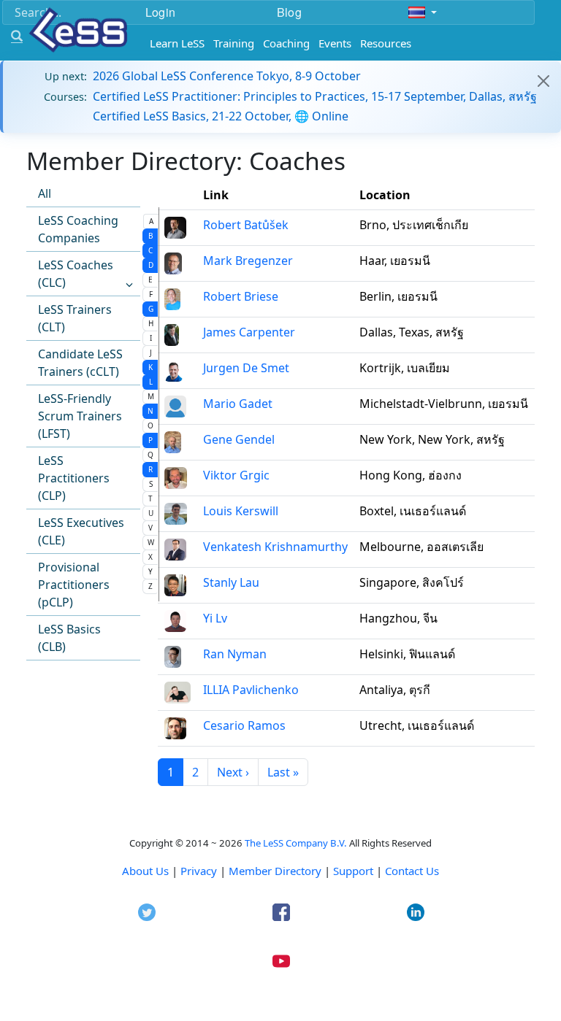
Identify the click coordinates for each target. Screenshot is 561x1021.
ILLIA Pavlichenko (251, 690)
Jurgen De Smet (246, 368)
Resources (385, 43)
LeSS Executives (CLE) (81, 531)
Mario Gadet (237, 404)
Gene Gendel (239, 439)
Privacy (198, 870)
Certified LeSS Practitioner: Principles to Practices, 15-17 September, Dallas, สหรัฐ (315, 96)
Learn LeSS (177, 43)
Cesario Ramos (244, 725)
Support (353, 870)
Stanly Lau (231, 582)
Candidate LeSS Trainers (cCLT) (80, 362)
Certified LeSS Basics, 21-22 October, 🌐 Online (220, 116)
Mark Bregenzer (248, 261)
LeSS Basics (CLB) (69, 638)
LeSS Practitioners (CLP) (74, 478)
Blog (289, 12)
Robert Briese (240, 296)
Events (334, 43)
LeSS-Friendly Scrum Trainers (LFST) (80, 416)
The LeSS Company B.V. (296, 842)
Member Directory (275, 870)
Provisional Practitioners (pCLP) (74, 584)
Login (160, 12)
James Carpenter (249, 332)
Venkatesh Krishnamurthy (275, 547)
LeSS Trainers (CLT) (75, 318)
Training (233, 43)
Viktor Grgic (236, 475)
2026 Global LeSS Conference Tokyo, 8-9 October (227, 76)
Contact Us (412, 870)
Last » (283, 772)
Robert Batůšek (246, 225)
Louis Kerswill (240, 511)
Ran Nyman (235, 654)
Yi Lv (215, 618)
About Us (145, 870)
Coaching (286, 43)
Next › (233, 772)
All (44, 193)
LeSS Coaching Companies (78, 229)
